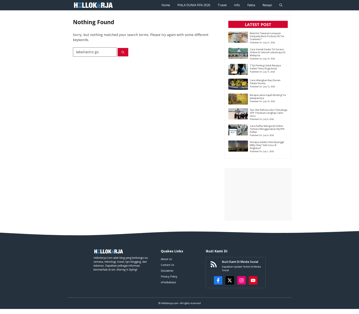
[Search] (123, 52)
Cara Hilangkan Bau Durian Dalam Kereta (265, 81)
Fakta (251, 5)
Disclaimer (167, 270)
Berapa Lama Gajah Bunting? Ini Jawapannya (268, 96)
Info (237, 5)
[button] (281, 5)
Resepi (267, 5)
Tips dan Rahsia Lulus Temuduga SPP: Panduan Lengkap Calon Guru (268, 112)
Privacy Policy (169, 276)
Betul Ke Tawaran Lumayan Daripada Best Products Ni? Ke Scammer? (267, 36)
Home (166, 5)
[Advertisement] (258, 194)
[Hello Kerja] (93, 5)
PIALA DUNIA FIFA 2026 (193, 5)
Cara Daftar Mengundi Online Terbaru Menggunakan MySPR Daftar (267, 129)
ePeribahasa (168, 282)
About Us (166, 259)
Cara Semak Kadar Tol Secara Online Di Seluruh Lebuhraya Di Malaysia (267, 52)
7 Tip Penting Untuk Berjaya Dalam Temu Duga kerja (265, 67)
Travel (222, 5)
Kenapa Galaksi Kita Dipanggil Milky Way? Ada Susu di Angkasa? (267, 145)
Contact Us (167, 265)
